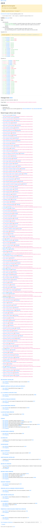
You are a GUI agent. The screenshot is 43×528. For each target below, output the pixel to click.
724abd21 (17, 176)
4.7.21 (4, 56)
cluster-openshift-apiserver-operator (10, 181)
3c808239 (9, 254)
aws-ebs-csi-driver (6, 115)
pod (3, 348)
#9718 (38, 424)
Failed (15, 38)
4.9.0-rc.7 (5, 60)
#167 (30, 490)
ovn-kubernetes (4, 501)
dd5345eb (14, 367)
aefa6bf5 (8, 238)
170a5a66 (19, 171)
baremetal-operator (7, 133)
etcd (4, 238)
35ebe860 (17, 245)
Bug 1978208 (5, 407)
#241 (21, 483)
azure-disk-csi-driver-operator (9, 125)
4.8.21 (4, 79)
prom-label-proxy (6, 349)
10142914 (16, 330)
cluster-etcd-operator (7, 158)
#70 (28, 517)
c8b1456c (15, 135)
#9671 (28, 427)
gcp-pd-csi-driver (6, 242)
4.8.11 (4, 92)
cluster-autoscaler (6, 143)
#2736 (27, 473)
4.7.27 (4, 48)
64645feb (18, 300)
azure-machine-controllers (8, 127)
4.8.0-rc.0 (19, 34)
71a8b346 (18, 204)
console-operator (6, 201)
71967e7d (18, 263)
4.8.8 (4, 37)
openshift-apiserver (5, 481)
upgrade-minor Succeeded (10, 24)
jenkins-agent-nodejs (7, 274)
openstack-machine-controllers (9, 338)
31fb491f (16, 189)
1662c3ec (17, 307)
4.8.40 (4, 71)
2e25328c (18, 328)
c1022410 (16, 150)
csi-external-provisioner (7, 213)
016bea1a (13, 236)
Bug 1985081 (5, 425)
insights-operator (5, 450)
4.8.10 (4, 93)
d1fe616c (17, 117)
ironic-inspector (6, 258)
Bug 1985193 (5, 423)
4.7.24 (4, 52)
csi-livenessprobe (6, 221)
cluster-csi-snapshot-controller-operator (11, 153)
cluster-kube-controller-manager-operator (11, 168)
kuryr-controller (6, 293)
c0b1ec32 (12, 343)
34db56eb (16, 240)
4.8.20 (4, 80)
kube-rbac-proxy (6, 284)
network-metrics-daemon (8, 315)
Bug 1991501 (5, 401)
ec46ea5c (16, 186)
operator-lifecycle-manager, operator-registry (12, 488)
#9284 (22, 420)
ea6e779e (16, 196)
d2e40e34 (16, 265)
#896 (8, 467)
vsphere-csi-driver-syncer (8, 372)
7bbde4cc (14, 143)
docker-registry (6, 231)
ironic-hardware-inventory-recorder (10, 255)
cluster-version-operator (8, 196)
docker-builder (4, 444)
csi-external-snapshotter (8, 218)
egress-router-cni (6, 236)
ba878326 (15, 260)
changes (7, 37)
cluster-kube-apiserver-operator (9, 166)
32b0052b (15, 340)
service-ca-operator (7, 361)
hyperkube (5, 251)
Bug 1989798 (5, 424)
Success (12, 37)
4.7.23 (4, 53)
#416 (28, 381)
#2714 (21, 476)
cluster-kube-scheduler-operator (9, 171)
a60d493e (19, 130)
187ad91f (15, 305)
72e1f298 (11, 233)
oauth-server (5, 325)
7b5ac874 (17, 354)
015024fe (14, 133)
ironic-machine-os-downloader (9, 263)
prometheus (5, 352)
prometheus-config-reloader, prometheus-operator (13, 509)
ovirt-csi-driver (6, 343)
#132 (27, 511)
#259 (25, 446)
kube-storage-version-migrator (9, 289)
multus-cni (5, 302)
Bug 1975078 (5, 477)
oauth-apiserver (6, 320)
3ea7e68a (16, 213)
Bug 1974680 (5, 381)
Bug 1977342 (5, 452)
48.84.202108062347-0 (27, 108)
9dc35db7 (23, 168)
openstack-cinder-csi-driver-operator (10, 335)
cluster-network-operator (7, 412)
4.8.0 (15, 34)
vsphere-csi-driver (6, 367)
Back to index (3, 0)
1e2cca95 (16, 218)
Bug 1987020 (5, 433)
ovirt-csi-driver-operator (8, 345)
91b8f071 (18, 338)
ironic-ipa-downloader (7, 260)
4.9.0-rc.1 (5, 61)
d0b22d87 (21, 181)
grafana (4, 247)
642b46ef (10, 206)
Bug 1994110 (5, 490)
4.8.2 (4, 45)
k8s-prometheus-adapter (8, 277)
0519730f (16, 223)
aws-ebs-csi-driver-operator (8, 117)
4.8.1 (4, 46)
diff (4, 109)
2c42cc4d (13, 297)
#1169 (23, 414)
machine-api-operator (6, 463)
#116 (29, 496)
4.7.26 (4, 49)
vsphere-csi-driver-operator (8, 370)
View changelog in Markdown (7, 522)
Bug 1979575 (5, 511)
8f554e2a (9, 268)
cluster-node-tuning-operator (9, 178)
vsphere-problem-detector (8, 375)
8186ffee (18, 140)
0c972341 (11, 302)
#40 (33, 439)
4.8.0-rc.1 (25, 34)
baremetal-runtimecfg (7, 135)
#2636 (34, 477)
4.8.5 (4, 41)
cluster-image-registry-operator (9, 161)
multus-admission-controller (8, 300)
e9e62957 (16, 163)
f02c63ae (16, 315)
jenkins (4, 268)
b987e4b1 (9, 247)
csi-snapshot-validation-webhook (9, 228)
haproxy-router (6, 249)
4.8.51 (4, 65)
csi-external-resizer (7, 215)
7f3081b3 (19, 166)
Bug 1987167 (5, 427)
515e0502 (11, 312)
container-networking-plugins (9, 204)
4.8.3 (4, 44)
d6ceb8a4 (10, 363)
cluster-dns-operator (7, 155)
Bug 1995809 (5, 474)
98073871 (11, 251)
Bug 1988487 (5, 504)
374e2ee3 (11, 325)
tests (4, 366)
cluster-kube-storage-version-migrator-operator (12, 173)
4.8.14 (4, 88)
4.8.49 (4, 67)
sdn (3, 360)
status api (7, 17)
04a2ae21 (17, 145)
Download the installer (5, 13)
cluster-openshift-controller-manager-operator (12, 184)
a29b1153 (13, 221)
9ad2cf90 (17, 357)
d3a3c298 (19, 125)
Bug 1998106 (5, 473)
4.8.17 (4, 84)
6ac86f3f (11, 282)
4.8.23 (4, 76)
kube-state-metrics (6, 287)
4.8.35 (4, 72)
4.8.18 (4, 83)
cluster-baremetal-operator (8, 145)
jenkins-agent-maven (7, 272)
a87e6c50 (13, 231)
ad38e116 (15, 279)
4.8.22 (4, 77)
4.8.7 (4, 38)
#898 (35, 394)
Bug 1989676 (5, 496)
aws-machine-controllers (7, 379)
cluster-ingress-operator (8, 163)
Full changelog (6, 383)
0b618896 (14, 242)
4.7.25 (4, 50)
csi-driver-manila (6, 208)
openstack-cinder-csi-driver (8, 333)
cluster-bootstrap (6, 148)
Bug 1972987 (5, 420)
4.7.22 (4, 54)
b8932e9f (17, 138)
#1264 (28, 407)
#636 (16, 504)
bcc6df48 (14, 361)
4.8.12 (4, 91)
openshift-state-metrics (7, 330)
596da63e (15, 210)
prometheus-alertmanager (8, 354)
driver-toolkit (5, 233)
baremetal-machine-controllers (9, 130)
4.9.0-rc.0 (5, 63)
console (3, 418)
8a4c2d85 (10, 292)
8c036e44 (14, 115)
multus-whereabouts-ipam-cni (9, 310)
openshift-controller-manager (9, 328)
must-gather (5, 312)
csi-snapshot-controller (7, 226)
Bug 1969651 (5, 388)
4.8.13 (4, 89)
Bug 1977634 (5, 465)
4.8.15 (4, 87)
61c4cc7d (20, 255)
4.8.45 (4, 68)
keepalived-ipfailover (7, 279)
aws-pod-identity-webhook (8, 120)
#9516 (31, 421)
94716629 (14, 287)
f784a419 (18, 178)
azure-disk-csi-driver (7, 122)
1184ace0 (21, 335)
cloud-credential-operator (8, 138)
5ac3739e (12, 317)
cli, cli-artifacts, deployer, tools (9, 392)
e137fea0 (19, 161)
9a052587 (18, 310)
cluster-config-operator (7, 150)
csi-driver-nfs (4, 437)
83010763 (17, 127)
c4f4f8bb (25, 173)
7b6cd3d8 (16, 345)
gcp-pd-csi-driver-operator (8, 245)
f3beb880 (11, 352)
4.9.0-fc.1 (5, 64)
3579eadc (13, 208)
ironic (4, 254)
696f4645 (13, 201)
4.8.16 (4, 85)
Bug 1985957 (5, 503)
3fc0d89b (11, 323)
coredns (4, 206)
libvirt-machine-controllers (7, 457)
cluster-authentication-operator (9, 140)
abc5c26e (14, 199)
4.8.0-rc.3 (36, 34)
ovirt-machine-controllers (7, 494)
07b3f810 (22, 153)
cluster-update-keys (7, 194)
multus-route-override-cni (8, 307)
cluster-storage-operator (8, 191)
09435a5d (13, 320)
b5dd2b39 (14, 215)
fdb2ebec (15, 155)
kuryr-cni (4, 292)
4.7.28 (11, 34)
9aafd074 (13, 258)
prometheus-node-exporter (8, 357)
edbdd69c (18, 370)
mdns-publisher (6, 297)
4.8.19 (4, 81)
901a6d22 (19, 289)
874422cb (16, 191)
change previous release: (19, 522)
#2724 (23, 474)
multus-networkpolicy (7, 305)
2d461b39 (15, 122)
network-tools (5, 317)
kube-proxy (5, 282)
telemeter (5, 363)
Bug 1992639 (5, 394)
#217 (34, 401)
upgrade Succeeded (9, 23)
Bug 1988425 (5, 414)
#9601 (22, 423)
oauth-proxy (5, 323)
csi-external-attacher (7, 210)
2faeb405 (13, 349)
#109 (23, 433)
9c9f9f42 (12, 249)
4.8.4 (4, 42)
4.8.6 (4, 40)
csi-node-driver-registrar (8, 223)
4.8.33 (4, 73)
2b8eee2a (17, 120)
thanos (2, 515)
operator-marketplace (7, 340)
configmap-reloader (7, 199)
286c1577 (25, 184)
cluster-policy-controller (7, 186)
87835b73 (14, 194)
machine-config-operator (7, 471)
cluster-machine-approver (8, 176)
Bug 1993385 (5, 476)
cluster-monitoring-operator (8, 405)
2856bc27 (16, 277)
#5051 (22, 388)
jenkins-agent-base (6, 269)
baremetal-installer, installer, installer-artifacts (13, 386)
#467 (30, 452)
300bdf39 (15, 158)
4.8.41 (4, 69)
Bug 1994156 (5, 517)
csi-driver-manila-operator (7, 431)
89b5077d (8, 366)
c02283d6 (17, 375)
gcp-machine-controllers (8, 240)
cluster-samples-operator (8, 189)
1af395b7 (13, 148)
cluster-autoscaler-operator (8, 399)
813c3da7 (13, 284)
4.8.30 (4, 75)
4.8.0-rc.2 (30, 34)
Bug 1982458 (5, 421)
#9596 (20, 425)
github (14, 526)
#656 (36, 503)
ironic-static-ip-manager (8, 265)
